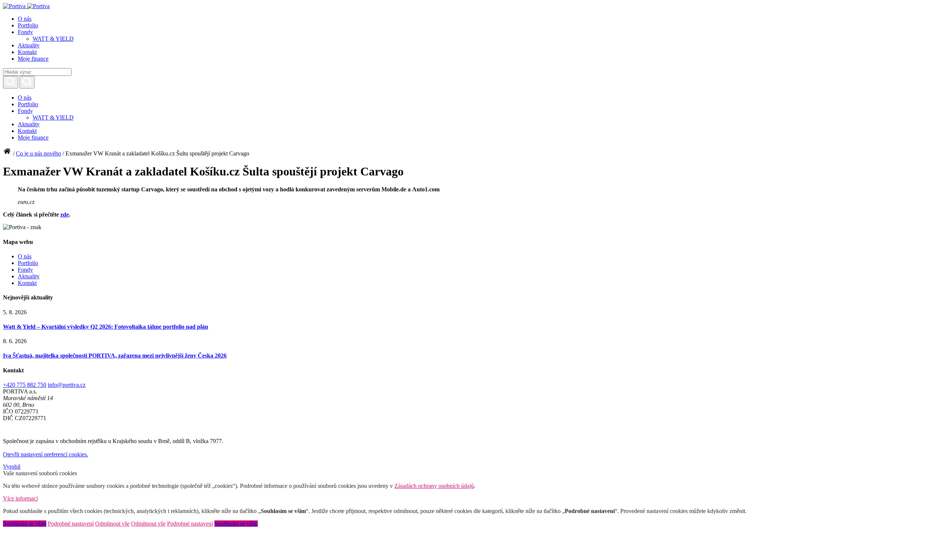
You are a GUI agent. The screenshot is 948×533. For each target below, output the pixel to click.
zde (64, 214)
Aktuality (29, 45)
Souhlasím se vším (24, 523)
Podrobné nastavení (71, 523)
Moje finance (33, 59)
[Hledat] (10, 82)
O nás (24, 19)
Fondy (25, 32)
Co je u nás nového (38, 153)
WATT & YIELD (53, 39)
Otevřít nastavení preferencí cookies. (45, 454)
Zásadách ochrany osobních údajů (434, 486)
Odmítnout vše (112, 523)
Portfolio (28, 25)
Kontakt (27, 52)
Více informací (20, 498)
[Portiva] (26, 6)
